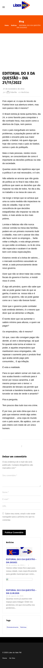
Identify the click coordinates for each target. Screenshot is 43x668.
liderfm (13, 92)
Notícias (25, 92)
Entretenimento (12, 627)
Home (4, 658)
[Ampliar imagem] (21, 49)
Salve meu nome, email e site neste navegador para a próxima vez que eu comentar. (19, 517)
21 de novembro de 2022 (13, 89)
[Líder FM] (21, 7)
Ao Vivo (12, 658)
